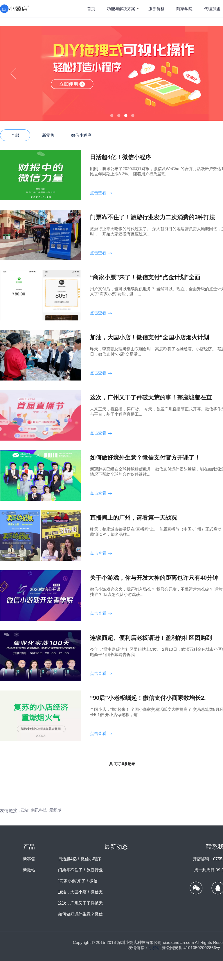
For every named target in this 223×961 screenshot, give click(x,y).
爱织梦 (55, 810)
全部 (15, 135)
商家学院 (184, 8)
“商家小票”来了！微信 (78, 881)
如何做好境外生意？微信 (80, 914)
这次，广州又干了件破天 (80, 903)
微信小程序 (81, 135)
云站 (24, 810)
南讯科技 (39, 810)
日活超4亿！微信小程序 (79, 859)
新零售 (48, 135)
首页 (91, 8)
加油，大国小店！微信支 (80, 892)
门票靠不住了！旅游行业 (80, 870)
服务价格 (156, 8)
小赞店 (155, 947)
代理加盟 (212, 8)
